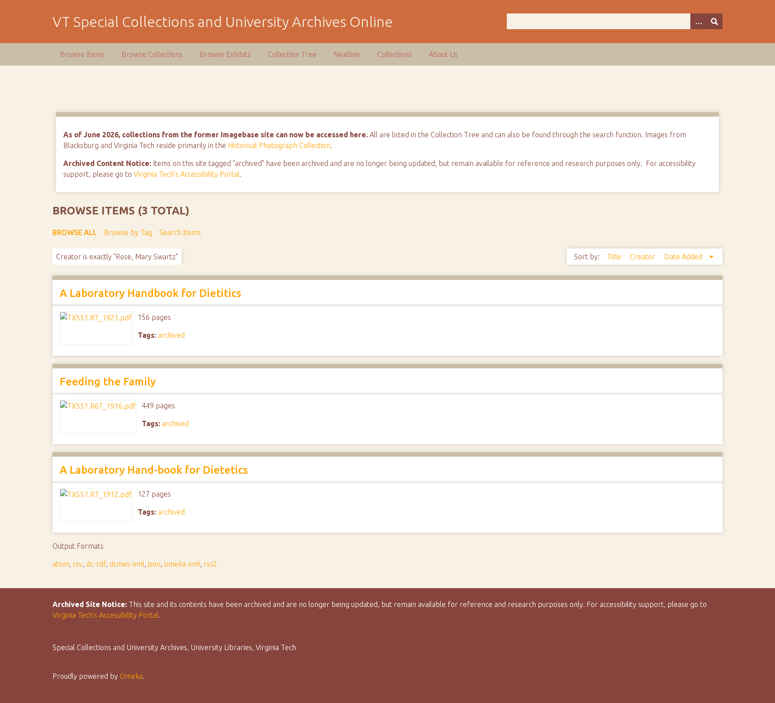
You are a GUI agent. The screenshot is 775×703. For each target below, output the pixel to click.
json (154, 564)
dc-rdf (96, 564)
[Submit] (714, 21)
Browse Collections (152, 54)
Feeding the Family (108, 382)
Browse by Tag (128, 232)
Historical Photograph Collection (279, 145)
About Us (443, 54)
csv (78, 564)
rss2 (210, 564)
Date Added (684, 257)
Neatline (347, 54)
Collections (394, 54)
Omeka (131, 676)
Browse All (74, 232)
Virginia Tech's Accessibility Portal (186, 174)
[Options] (698, 21)
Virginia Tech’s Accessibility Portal (105, 615)
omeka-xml (182, 564)
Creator (643, 257)
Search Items (180, 232)
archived (171, 335)
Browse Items (82, 54)
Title (615, 257)
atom (60, 564)
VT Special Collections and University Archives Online (222, 21)
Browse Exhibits (225, 54)
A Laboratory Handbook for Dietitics (150, 293)
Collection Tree (292, 54)
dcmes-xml (126, 564)
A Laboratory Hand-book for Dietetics (154, 470)
